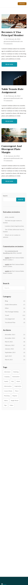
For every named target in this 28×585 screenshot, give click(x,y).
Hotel (18, 381)
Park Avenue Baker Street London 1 (13, 259)
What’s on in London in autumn (11, 236)
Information (7, 386)
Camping (6, 377)
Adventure (7, 372)
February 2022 (9, 345)
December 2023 (10, 334)
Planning (6, 396)
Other (7, 308)
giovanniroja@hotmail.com (13, 41)
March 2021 (9, 360)
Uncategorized (9, 319)
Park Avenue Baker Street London (13, 265)
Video (11, 405)
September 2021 (10, 352)
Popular (14, 396)
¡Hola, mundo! (9, 217)
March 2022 (9, 342)
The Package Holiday (12, 312)
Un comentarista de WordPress (10, 252)
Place (17, 391)
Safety (6, 401)
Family (6, 381)
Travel (7, 315)
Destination (15, 377)
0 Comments (8, 44)
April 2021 (8, 356)
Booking (15, 372)
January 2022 (9, 349)
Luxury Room (8, 391)
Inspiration (17, 386)
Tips (5, 405)
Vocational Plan (10, 322)
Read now (9, 64)
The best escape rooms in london (12, 221)
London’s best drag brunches (14, 226)
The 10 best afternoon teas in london (13, 230)
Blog (6, 301)
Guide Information (11, 304)
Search (5, 196)
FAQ (12, 381)
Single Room (14, 401)
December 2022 (10, 338)
